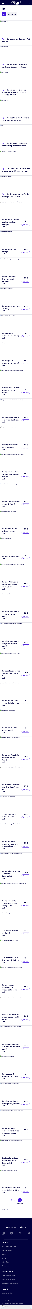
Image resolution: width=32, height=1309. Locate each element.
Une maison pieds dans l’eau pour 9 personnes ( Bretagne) (10, 474)
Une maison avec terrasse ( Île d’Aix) (11, 307)
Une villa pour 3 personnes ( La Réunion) (10, 361)
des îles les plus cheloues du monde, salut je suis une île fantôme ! (15, 144)
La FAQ (4, 1258)
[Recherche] (29, 3)
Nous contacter (6, 1266)
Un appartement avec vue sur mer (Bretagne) (10, 502)
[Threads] (28, 1233)
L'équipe (4, 1254)
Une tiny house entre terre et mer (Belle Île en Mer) (11, 1188)
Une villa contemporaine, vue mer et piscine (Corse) (10, 614)
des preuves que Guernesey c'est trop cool (16, 40)
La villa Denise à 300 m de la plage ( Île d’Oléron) (10, 958)
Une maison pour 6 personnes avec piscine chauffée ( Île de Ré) (10, 844)
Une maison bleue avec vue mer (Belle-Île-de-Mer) (11, 701)
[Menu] (3, 3)
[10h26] (16, 2)
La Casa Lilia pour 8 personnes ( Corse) (9, 815)
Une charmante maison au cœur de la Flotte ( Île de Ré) (11, 787)
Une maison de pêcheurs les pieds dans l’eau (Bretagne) (10, 222)
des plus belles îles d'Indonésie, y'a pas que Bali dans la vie (15, 119)
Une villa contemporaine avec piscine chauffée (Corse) (10, 643)
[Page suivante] (20, 1200)
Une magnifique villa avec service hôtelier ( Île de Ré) (11, 673)
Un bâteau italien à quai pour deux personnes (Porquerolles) (10, 1160)
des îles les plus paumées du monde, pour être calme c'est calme (14, 65)
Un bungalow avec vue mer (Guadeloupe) (10, 445)
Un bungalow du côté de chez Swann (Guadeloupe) (11, 418)
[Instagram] (3, 1233)
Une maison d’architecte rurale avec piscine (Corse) (10, 757)
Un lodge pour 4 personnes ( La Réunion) (10, 334)
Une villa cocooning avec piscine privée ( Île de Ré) (11, 1102)
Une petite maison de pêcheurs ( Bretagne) (9, 529)
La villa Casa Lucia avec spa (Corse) (10, 931)
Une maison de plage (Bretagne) (9, 250)
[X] (20, 1233)
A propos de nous (7, 1250)
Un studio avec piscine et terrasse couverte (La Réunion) (10, 390)
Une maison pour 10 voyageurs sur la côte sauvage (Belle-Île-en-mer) (9, 904)
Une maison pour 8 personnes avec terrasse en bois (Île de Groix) (10, 1130)
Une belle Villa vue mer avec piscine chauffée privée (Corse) (10, 584)
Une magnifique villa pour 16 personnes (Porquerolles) (11, 873)
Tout (4, 14)
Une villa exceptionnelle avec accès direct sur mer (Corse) (11, 1046)
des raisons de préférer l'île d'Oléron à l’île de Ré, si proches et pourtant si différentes (14, 92)
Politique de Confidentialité (9, 1279)
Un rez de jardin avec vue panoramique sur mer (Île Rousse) (10, 1017)
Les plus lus (12, 14)
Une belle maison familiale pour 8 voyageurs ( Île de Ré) (9, 987)
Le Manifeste (5, 1262)
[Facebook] (11, 1233)
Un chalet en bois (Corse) (10, 556)
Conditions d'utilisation (8, 1276)
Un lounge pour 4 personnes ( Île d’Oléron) (10, 1075)
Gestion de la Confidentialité (10, 1283)
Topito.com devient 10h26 (9, 1246)
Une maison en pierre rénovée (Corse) (9, 729)
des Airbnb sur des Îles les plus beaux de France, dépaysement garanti (16, 169)
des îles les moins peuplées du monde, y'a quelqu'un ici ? (15, 195)
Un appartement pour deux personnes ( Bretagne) (9, 279)
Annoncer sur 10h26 (7, 1293)
